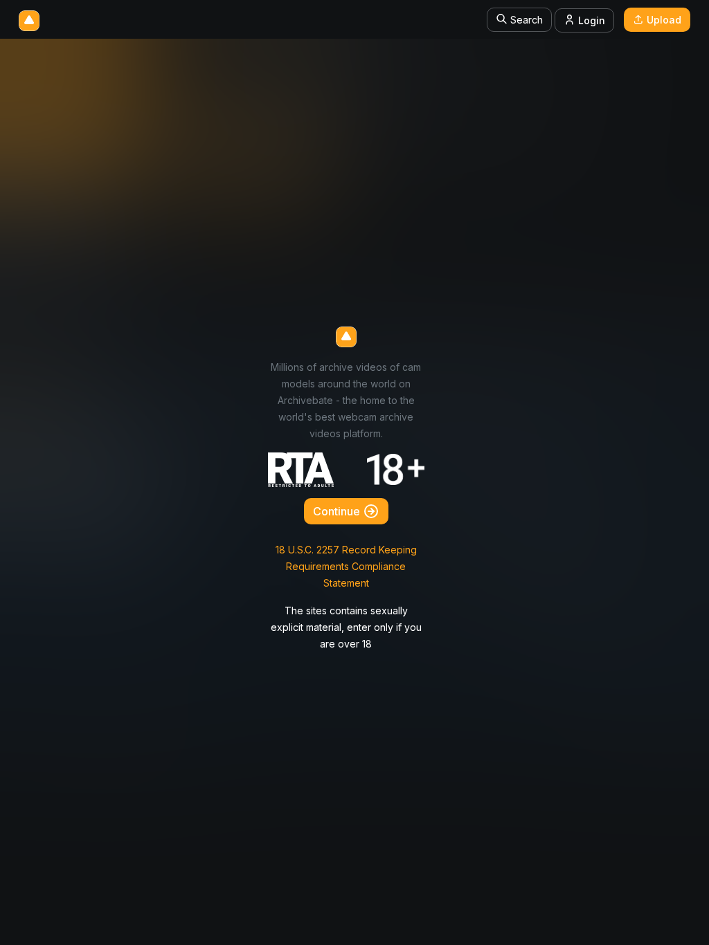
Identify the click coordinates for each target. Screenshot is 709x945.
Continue (338, 511)
